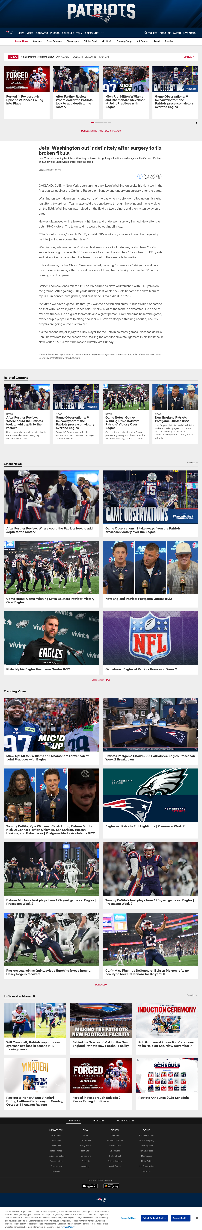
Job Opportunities (146, 1166)
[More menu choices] (102, 32)
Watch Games (115, 1166)
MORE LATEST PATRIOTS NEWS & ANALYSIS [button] (101, 131)
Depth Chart (86, 1140)
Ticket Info (115, 1135)
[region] (101, 1218)
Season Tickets (115, 1145)
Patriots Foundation (56, 1156)
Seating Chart (115, 1156)
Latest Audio (56, 1145)
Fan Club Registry (146, 1140)
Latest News (56, 1135)
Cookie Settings (128, 1218)
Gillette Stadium (115, 1161)
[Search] (146, 33)
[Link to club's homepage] (9, 32)
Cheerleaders (56, 1166)
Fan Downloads (146, 1151)
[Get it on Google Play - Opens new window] (111, 1187)
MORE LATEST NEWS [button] (101, 680)
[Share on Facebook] (140, 178)
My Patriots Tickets (115, 1140)
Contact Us (146, 1171)
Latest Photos (56, 1151)
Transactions (85, 1156)
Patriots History (56, 1161)
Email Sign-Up (146, 1145)
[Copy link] (158, 176)
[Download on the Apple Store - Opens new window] (89, 1186)
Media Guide (146, 1161)
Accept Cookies (180, 1218)
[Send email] (152, 178)
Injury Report (85, 1145)
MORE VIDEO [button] (101, 985)
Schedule (86, 1161)
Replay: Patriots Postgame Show (37, 56)
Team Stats (85, 1151)
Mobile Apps (146, 1156)
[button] (92, 123)
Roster (86, 1135)
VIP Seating (115, 1151)
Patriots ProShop (146, 1135)
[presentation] (197, 123)
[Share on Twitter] (146, 178)
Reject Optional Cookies (154, 1218)
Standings (85, 1166)
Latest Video (56, 1140)
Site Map (56, 1171)
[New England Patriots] (101, 1200)
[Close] (196, 1218)
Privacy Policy (67, 1226)
